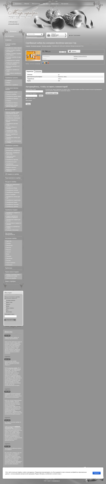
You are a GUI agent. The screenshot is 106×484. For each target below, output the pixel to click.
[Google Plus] (48, 63)
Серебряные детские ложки (12, 124)
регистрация (77, 35)
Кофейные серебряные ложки (12, 70)
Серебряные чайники (12, 206)
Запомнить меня (31, 98)
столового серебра (12, 368)
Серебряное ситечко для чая (13, 197)
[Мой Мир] (46, 63)
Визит (7, 254)
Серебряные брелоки (12, 159)
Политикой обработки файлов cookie (72, 474)
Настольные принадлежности (10, 233)
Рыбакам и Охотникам (12, 230)
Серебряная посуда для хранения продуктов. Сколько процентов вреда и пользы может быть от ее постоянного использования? (13, 395)
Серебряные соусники (12, 204)
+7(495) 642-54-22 (12, 22)
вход (72, 35)
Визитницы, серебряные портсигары (13, 153)
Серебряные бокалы (12, 102)
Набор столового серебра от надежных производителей (12, 338)
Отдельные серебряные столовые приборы (12, 63)
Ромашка (8, 256)
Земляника (9, 258)
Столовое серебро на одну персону (13, 57)
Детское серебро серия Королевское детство (12, 113)
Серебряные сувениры (11, 145)
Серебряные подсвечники (13, 200)
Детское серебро (10, 109)
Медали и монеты (11, 167)
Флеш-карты (9, 148)
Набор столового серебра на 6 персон (13, 50)
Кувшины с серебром (12, 84)
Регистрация (29, 100)
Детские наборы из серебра (11, 127)
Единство (8, 241)
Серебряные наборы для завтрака (13, 138)
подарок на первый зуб (12, 115)
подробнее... (8, 356)
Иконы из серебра (11, 278)
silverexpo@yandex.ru (13, 24)
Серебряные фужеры (12, 98)
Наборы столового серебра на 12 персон (13, 54)
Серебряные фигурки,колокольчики (12, 164)
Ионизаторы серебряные (13, 150)
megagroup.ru (56, 480)
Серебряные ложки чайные (13, 48)
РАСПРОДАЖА (9, 36)
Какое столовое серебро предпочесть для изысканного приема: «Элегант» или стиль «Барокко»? (12, 363)
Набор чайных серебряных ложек (13, 73)
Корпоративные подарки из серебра (13, 223)
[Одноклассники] (45, 63)
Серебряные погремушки (13, 118)
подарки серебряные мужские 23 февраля (12, 216)
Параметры (29, 71)
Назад (28, 104)
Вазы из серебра (10, 194)
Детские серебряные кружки (12, 120)
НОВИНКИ (8, 40)
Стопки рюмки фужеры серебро (11, 88)
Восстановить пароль (51, 93)
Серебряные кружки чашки (13, 96)
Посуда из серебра (10, 181)
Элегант (8, 252)
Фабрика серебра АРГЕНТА (80, 56)
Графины (8, 80)
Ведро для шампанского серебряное (13, 185)
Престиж (8, 247)
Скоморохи (9, 264)
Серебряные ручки (11, 161)
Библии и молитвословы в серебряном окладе (13, 275)
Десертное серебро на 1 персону (13, 67)
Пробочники (8, 268)
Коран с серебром (10, 281)
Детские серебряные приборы (12, 134)
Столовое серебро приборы (10, 44)
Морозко (8, 249)
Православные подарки (12, 272)
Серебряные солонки (12, 190)
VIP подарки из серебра (12, 174)
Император (9, 245)
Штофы (8, 82)
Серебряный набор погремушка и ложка (11, 131)
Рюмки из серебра (11, 94)
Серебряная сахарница (12, 192)
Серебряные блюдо (11, 188)
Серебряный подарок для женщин (13, 220)
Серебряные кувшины (11, 77)
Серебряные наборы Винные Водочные (12, 105)
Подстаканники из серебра (13, 178)
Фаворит (8, 243)
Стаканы (8, 100)
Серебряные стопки (11, 92)
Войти (41, 95)
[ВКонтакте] (43, 63)
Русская (8, 260)
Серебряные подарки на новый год (13, 213)
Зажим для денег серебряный (11, 156)
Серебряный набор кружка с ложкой (13, 141)
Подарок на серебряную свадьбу (13, 227)
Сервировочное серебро (13, 60)
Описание (38, 71)
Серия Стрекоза (10, 262)
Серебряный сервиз (11, 202)
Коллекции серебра (10, 238)
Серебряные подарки (11, 209)
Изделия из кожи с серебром (11, 170)
